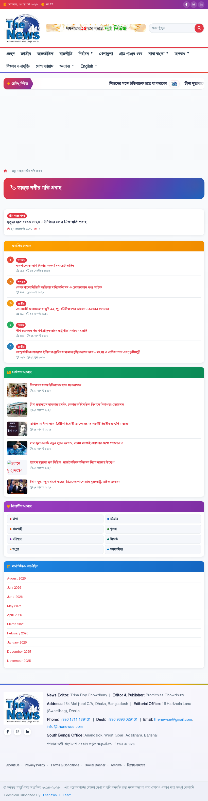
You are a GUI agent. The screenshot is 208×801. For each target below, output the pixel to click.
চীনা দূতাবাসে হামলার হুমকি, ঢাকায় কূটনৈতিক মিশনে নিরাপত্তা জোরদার (77, 404)
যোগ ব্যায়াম (45, 66)
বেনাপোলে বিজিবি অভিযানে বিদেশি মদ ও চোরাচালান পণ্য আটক (59, 287)
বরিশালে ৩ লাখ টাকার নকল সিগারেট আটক (45, 265)
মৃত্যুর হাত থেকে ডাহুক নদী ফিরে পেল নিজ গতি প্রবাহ (46, 222)
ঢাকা (15, 519)
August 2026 (16, 578)
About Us (12, 765)
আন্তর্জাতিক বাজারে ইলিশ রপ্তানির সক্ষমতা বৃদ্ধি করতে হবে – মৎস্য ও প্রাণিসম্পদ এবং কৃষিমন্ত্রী (78, 352)
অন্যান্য (67, 66)
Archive (116, 765)
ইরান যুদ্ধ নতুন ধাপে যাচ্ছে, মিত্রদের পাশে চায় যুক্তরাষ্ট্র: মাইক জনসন (75, 482)
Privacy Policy (35, 765)
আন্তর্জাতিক (45, 53)
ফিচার (21, 325)
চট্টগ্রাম (114, 519)
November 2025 (19, 661)
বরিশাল (17, 539)
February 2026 (17, 633)
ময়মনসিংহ (116, 549)
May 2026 (14, 606)
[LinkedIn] (201, 4)
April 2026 (14, 615)
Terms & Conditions (64, 765)
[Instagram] (193, 4)
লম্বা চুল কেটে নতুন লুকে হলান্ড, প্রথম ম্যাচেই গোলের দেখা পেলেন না (76, 443)
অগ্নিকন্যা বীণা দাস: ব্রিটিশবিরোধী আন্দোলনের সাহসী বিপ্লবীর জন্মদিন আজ (79, 424)
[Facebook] (186, 4)
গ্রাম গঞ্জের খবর (130, 53)
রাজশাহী (17, 529)
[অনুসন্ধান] (199, 28)
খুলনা (113, 529)
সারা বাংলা (158, 53)
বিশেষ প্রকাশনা (136, 765)
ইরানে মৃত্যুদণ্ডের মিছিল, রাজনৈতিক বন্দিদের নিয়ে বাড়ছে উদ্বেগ (72, 462)
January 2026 (17, 642)
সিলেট (114, 539)
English (88, 66)
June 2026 (15, 597)
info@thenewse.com (65, 726)
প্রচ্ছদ (11, 53)
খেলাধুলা (106, 53)
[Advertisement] (104, 127)
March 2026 (15, 624)
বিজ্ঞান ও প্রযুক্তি (18, 66)
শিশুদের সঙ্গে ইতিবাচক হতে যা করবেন (123, 83)
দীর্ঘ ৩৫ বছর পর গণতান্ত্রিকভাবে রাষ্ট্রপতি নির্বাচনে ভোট (51, 330)
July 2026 (14, 588)
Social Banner (95, 765)
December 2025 (19, 652)
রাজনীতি (66, 53)
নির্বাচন (86, 53)
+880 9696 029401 (122, 719)
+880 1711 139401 (75, 719)
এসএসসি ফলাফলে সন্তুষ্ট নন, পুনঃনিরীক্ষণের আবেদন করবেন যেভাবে (62, 309)
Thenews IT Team (57, 795)
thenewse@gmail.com (173, 719)
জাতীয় (26, 53)
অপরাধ (182, 53)
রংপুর (16, 549)
